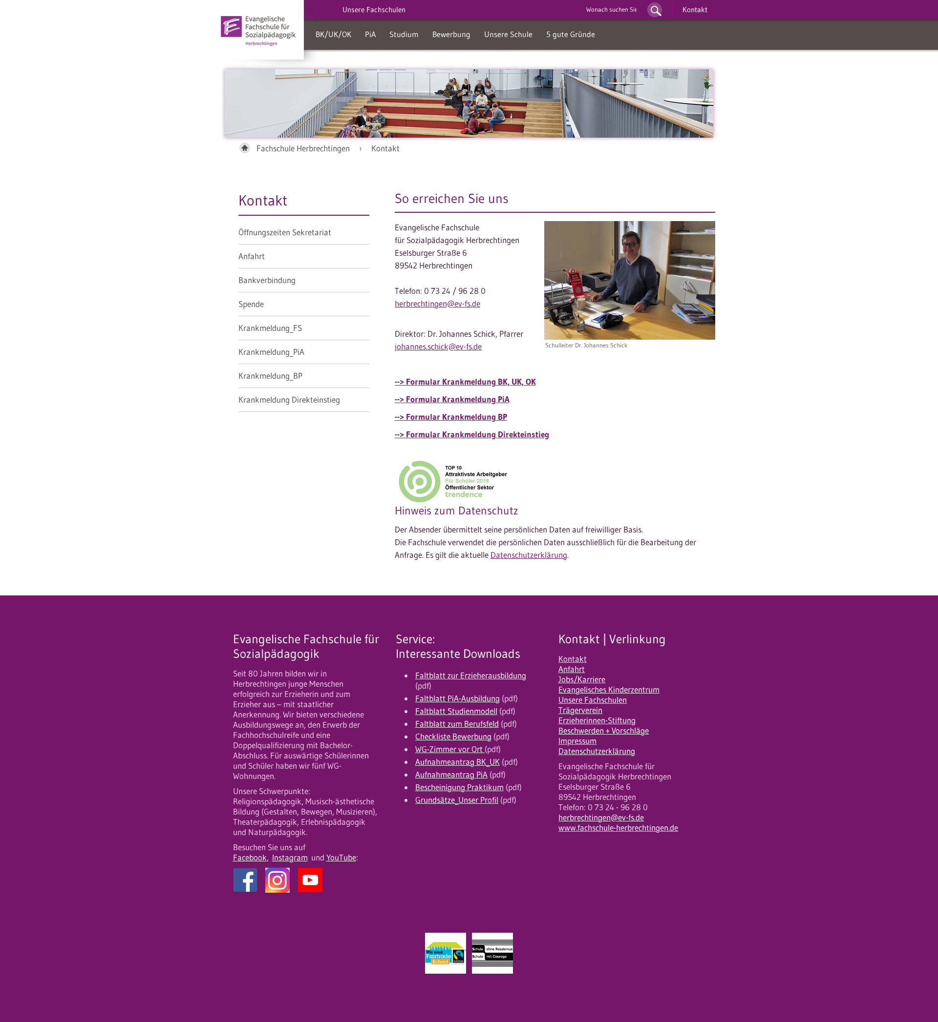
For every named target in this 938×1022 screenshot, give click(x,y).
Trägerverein (580, 710)
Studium (404, 34)
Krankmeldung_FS (270, 328)
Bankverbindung (267, 280)
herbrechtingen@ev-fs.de (437, 303)
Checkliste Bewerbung (453, 736)
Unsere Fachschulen (592, 700)
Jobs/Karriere (581, 679)
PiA (370, 34)
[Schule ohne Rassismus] (492, 953)
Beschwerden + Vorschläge (603, 731)
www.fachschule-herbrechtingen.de (618, 828)
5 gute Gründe (570, 34)
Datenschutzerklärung (528, 555)
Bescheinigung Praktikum (459, 787)
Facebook (250, 857)
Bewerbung (451, 34)
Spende (251, 304)
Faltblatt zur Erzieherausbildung (470, 675)
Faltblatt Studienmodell (456, 711)
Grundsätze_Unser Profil (456, 800)
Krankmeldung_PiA (271, 352)
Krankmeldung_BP (270, 376)
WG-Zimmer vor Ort (450, 749)
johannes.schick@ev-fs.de (438, 346)
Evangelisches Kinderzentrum (609, 690)
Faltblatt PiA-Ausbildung (457, 698)
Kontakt (694, 9)
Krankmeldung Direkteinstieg (289, 400)
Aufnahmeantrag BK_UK (457, 762)
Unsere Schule (508, 34)
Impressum (577, 741)
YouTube (341, 857)
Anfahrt (251, 256)
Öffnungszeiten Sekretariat (284, 232)
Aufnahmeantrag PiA (451, 774)
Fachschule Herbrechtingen (303, 148)
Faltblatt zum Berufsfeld (457, 724)
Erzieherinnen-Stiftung (597, 720)
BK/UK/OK (333, 34)
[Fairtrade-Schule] (445, 953)
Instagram (290, 857)
